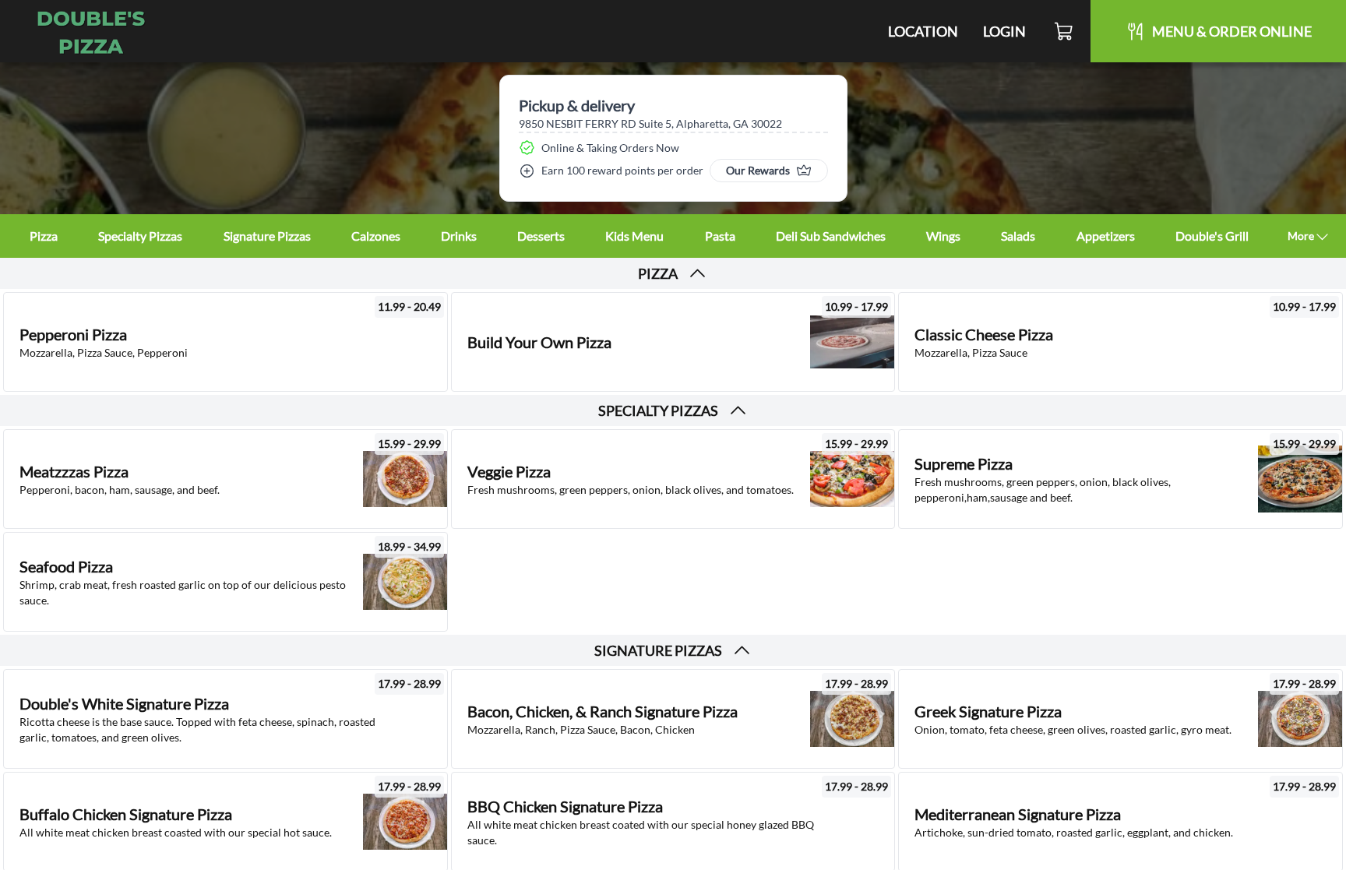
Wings (943, 235)
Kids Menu (634, 235)
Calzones (375, 235)
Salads (1018, 235)
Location (923, 31)
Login (1004, 31)
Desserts (541, 235)
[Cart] (1064, 31)
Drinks (459, 235)
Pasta (720, 235)
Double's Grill (1212, 235)
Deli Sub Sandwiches (831, 235)
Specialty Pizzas (140, 235)
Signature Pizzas (267, 235)
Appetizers (1105, 235)
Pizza (44, 235)
